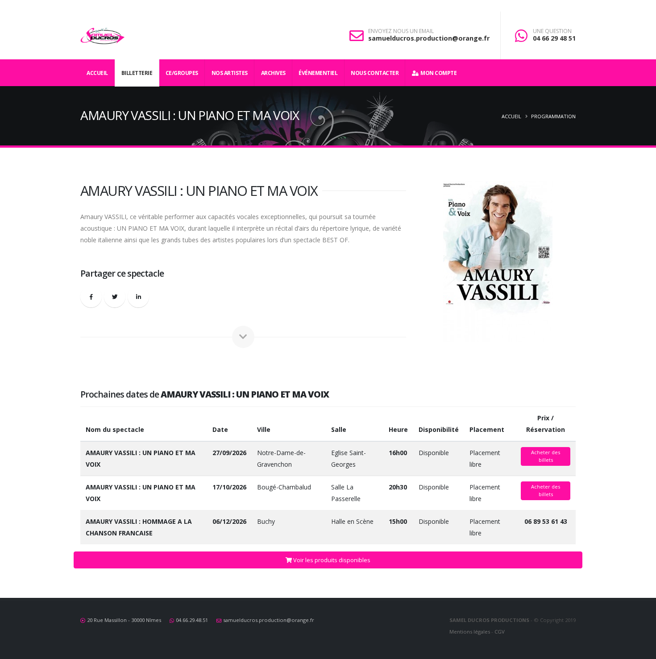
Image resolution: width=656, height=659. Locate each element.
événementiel (318, 73)
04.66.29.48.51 (192, 620)
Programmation (553, 116)
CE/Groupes (182, 73)
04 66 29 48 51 (554, 38)
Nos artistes (230, 73)
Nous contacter (375, 73)
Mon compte (437, 73)
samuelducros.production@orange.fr (429, 38)
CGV (499, 631)
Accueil (97, 73)
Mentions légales (469, 631)
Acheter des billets (545, 456)
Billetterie (137, 73)
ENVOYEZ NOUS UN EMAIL (401, 31)
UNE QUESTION (552, 31)
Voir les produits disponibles (331, 560)
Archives (273, 73)
